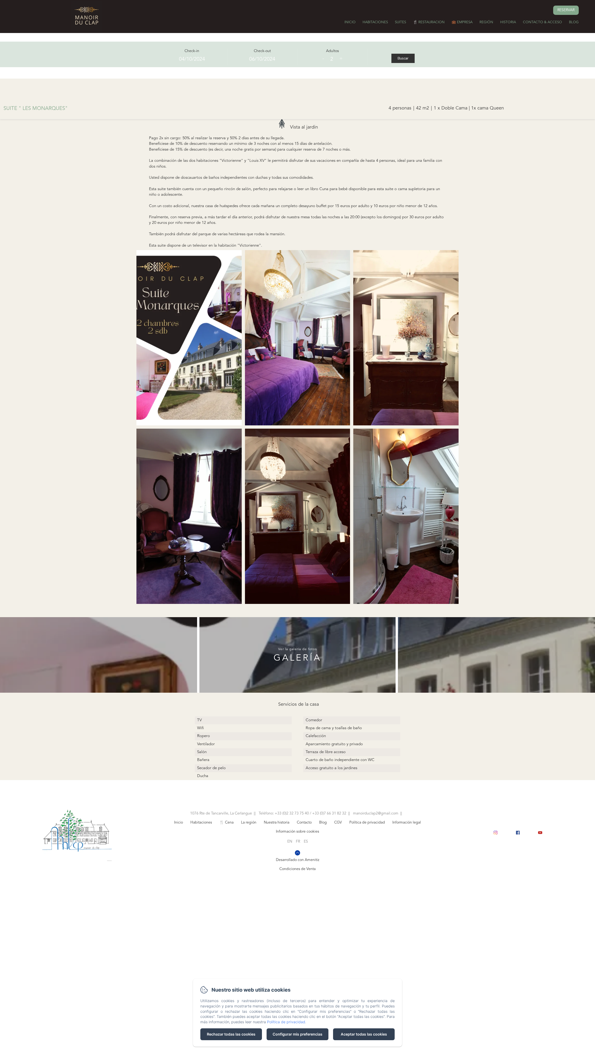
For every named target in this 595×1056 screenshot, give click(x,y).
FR (298, 842)
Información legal (406, 822)
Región (486, 22)
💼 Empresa (462, 22)
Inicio (350, 22)
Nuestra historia (276, 822)
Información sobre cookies (297, 832)
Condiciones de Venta (297, 869)
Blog (574, 22)
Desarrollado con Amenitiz (297, 860)
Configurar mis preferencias (297, 1034)
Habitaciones (375, 22)
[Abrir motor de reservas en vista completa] (297, 57)
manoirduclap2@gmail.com (375, 813)
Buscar (402, 58)
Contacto (304, 822)
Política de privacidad (367, 822)
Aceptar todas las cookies (364, 1034)
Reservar (566, 10)
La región (248, 822)
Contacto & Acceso (542, 22)
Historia (508, 22)
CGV (338, 822)
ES (306, 842)
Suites (400, 22)
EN (289, 842)
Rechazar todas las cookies (231, 1034)
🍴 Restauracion (429, 22)
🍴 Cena (226, 822)
